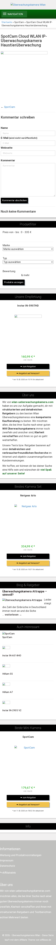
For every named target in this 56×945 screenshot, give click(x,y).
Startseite (7, 22)
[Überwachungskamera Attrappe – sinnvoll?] (22, 599)
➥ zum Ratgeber (28, 366)
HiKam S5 (7, 673)
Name (4, 127)
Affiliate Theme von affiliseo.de (35, 940)
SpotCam (9, 106)
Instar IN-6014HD (11, 655)
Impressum (6, 860)
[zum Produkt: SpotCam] (28, 759)
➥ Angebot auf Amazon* (28, 373)
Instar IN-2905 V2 (11, 710)
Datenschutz (7, 865)
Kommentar (8, 160)
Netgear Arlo (28, 495)
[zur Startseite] (28, 5)
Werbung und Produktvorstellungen (20, 855)
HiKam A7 (7, 692)
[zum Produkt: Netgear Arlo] (28, 518)
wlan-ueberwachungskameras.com (29, 890)
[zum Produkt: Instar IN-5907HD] (28, 328)
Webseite (6, 147)
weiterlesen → (13, 614)
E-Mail (19, 137)
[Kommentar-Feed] (53, 123)
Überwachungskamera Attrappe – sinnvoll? (24, 593)
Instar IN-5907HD (28, 305)
